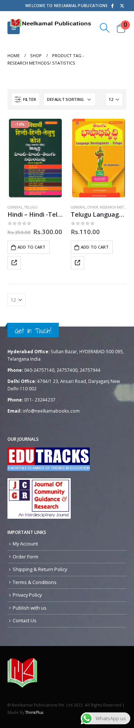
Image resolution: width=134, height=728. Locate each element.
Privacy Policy (27, 594)
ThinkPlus (34, 712)
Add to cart (31, 247)
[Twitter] (122, 5)
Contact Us (24, 620)
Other (92, 207)
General (15, 207)
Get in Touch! (33, 330)
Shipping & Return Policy (40, 569)
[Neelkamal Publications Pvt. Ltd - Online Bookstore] (22, 672)
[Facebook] (112, 5)
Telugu (31, 207)
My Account (25, 543)
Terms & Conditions (35, 582)
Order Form (25, 556)
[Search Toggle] (105, 28)
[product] (98, 158)
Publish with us (30, 607)
